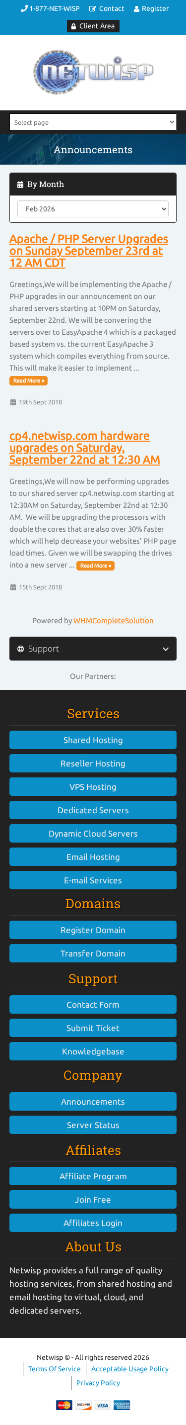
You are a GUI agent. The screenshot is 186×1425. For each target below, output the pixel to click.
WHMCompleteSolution (113, 620)
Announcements (93, 1101)
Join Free (93, 1199)
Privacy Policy (98, 1383)
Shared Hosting (93, 740)
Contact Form (93, 1004)
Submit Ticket (93, 1028)
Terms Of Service (54, 1369)
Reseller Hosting (93, 763)
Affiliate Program (93, 1176)
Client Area (97, 26)
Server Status (93, 1125)
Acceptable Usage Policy (130, 1369)
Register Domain (93, 930)
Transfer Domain (93, 953)
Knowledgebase (93, 1051)
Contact (111, 8)
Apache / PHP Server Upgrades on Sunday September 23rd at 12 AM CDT (88, 251)
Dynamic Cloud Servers (93, 833)
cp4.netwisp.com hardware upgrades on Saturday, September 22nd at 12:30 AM (84, 448)
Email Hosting (93, 856)
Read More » (28, 380)
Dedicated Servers (93, 810)
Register (155, 8)
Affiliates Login (93, 1223)
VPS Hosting (93, 786)
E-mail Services (93, 880)
